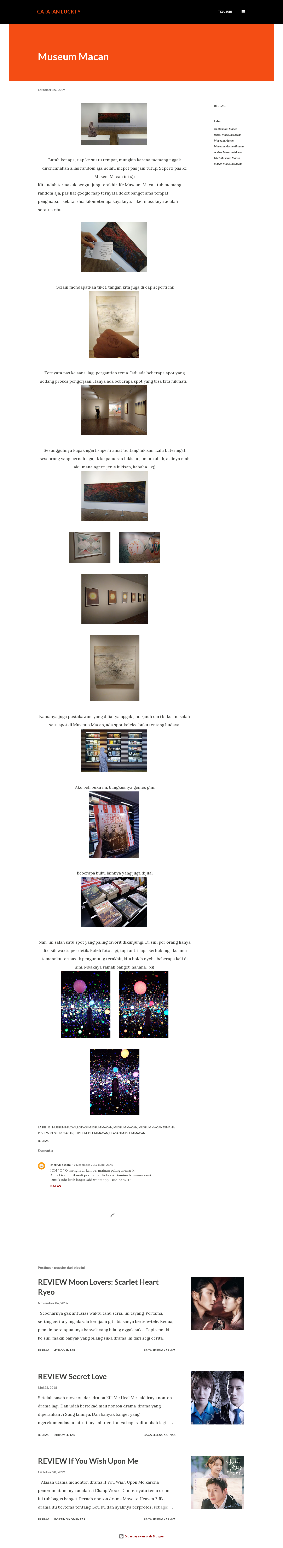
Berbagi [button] (220, 106)
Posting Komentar (69, 1519)
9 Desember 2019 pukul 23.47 (93, 1164)
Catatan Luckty (59, 12)
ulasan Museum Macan (228, 163)
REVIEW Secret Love (72, 1376)
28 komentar (64, 1435)
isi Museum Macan (225, 129)
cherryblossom (60, 1164)
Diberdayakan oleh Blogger (144, 1536)
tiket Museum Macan (227, 158)
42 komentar (64, 1350)
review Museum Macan (228, 152)
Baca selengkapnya (159, 1350)
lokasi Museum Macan (228, 134)
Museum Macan (224, 140)
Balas (55, 1186)
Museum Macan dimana (229, 146)
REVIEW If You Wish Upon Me (88, 1460)
